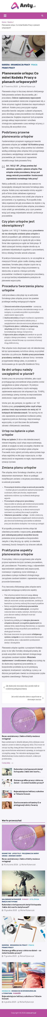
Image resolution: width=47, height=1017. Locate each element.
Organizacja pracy (20, 65)
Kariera (6, 65)
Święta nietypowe (9, 902)
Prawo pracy (8, 68)
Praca (34, 65)
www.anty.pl (31, 1013)
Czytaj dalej (6, 763)
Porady (25, 899)
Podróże (17, 993)
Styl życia (34, 899)
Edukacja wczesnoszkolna (24, 991)
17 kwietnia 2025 (11, 87)
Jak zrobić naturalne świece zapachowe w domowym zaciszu (26, 698)
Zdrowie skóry (15, 856)
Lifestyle (16, 853)
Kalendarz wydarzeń (11, 899)
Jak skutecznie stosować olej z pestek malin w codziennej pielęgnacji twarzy (22, 687)
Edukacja (6, 991)
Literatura (7, 993)
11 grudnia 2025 (10, 956)
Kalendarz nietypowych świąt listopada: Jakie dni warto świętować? (28, 771)
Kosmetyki (6, 853)
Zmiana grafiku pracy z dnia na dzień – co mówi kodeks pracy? (29, 781)
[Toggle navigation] (5, 15)
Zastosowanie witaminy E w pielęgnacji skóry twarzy (27, 803)
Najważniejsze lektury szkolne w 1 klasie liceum (29, 792)
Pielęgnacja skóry (30, 853)
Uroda (5, 856)
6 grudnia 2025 (10, 1002)
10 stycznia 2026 (11, 865)
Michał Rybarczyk (28, 87)
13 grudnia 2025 (10, 910)
